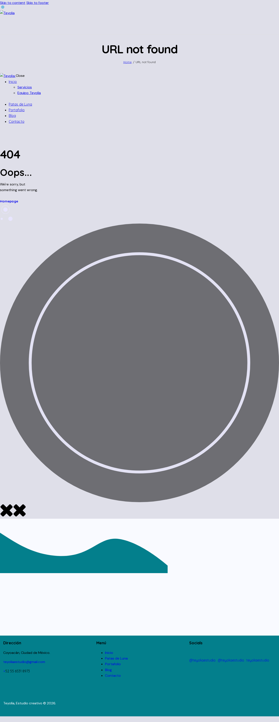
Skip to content (13, 2)
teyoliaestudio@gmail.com (24, 662)
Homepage (9, 201)
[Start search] (276, 25)
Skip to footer (37, 2)
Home (127, 62)
